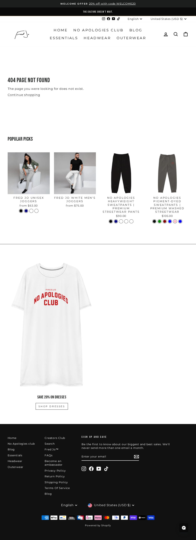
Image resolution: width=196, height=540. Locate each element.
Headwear (97, 38)
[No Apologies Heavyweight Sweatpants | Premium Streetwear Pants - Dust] (126, 221)
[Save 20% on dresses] (52, 325)
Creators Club (55, 437)
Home (61, 30)
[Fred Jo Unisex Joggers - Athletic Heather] (36, 211)
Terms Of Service (57, 488)
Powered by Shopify (98, 525)
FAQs (48, 455)
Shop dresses (51, 406)
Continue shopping (24, 95)
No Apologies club (98, 30)
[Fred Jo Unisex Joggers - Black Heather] (31, 211)
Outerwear (131, 38)
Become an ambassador (54, 463)
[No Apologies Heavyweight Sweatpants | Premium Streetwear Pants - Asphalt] (121, 221)
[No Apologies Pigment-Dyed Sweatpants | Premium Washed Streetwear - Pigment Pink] (175, 221)
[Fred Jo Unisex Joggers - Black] (21, 211)
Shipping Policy (56, 482)
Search (50, 443)
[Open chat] (183, 527)
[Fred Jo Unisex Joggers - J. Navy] (26, 211)
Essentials (64, 38)
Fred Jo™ (51, 449)
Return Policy (55, 476)
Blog (135, 30)
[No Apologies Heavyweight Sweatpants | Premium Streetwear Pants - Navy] (116, 221)
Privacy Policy (55, 470)
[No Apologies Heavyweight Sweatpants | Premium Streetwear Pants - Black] (111, 221)
